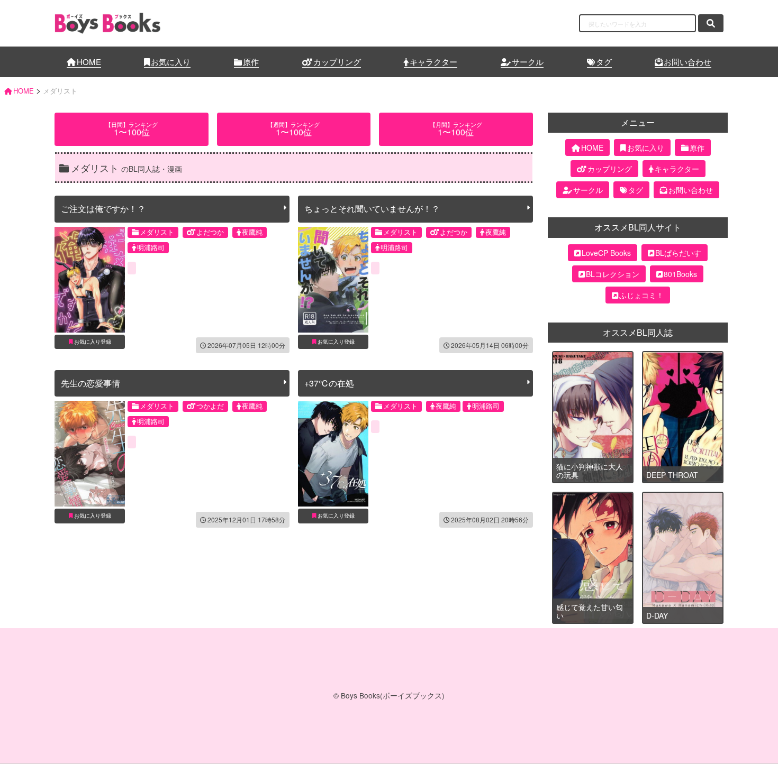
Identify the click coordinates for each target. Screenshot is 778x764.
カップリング (337, 61)
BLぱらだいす (678, 252)
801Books (680, 274)
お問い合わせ (687, 61)
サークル (528, 61)
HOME (89, 61)
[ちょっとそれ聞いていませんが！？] (333, 280)
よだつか (210, 232)
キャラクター (433, 61)
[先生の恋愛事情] (90, 454)
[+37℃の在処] (333, 454)
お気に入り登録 (92, 341)
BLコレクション (612, 274)
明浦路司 (151, 247)
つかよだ (210, 406)
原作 (251, 61)
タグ (604, 61)
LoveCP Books (606, 252)
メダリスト (157, 232)
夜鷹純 (252, 232)
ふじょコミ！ (641, 295)
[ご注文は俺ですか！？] (90, 280)
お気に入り (171, 61)
